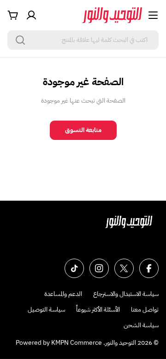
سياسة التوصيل (46, 309)
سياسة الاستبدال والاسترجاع (126, 294)
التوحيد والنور (120, 342)
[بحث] (20, 40)
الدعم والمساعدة (63, 294)
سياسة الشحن (141, 325)
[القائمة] (153, 15)
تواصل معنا (145, 309)
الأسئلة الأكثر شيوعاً (98, 309)
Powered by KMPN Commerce (59, 342)
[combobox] (83, 40)
